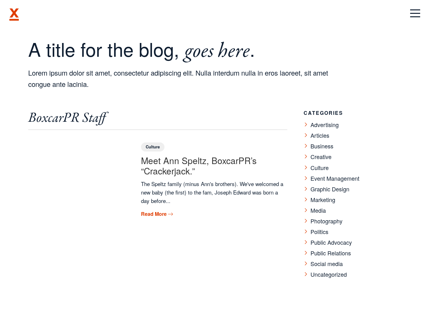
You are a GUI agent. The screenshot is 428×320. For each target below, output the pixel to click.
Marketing (323, 199)
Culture (153, 147)
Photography (326, 221)
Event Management (335, 178)
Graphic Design (330, 189)
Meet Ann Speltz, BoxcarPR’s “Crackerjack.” (199, 165)
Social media (327, 263)
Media (318, 210)
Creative (321, 156)
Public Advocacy (331, 242)
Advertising (325, 124)
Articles (320, 135)
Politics (319, 231)
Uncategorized (329, 274)
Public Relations (331, 253)
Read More (157, 213)
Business (322, 146)
